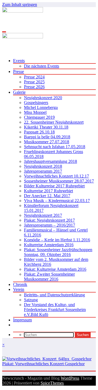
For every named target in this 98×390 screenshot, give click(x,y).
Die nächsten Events (41, 66)
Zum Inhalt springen (19, 4)
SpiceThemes (52, 383)
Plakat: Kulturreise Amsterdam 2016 (55, 269)
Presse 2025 (34, 82)
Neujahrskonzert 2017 (43, 215)
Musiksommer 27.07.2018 (46, 141)
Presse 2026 (34, 86)
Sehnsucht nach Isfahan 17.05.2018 (54, 146)
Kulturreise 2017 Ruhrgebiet (48, 190)
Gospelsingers (36, 102)
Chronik (20, 284)
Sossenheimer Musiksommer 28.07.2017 (59, 181)
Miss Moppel (35, 112)
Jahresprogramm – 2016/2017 (49, 225)
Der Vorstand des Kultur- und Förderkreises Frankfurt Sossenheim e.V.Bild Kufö (55, 309)
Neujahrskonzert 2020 (43, 97)
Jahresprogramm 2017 (43, 171)
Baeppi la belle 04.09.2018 (47, 137)
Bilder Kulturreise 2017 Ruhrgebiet (54, 186)
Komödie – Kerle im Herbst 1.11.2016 (57, 239)
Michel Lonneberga (41, 107)
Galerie (19, 92)
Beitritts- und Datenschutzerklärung (54, 294)
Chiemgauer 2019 (39, 117)
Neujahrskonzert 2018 (43, 166)
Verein (18, 289)
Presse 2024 (34, 77)
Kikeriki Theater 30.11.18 (46, 127)
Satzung (31, 299)
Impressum (22, 320)
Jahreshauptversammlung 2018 (50, 161)
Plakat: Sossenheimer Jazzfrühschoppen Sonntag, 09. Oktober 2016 (58, 252)
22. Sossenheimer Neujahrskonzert (54, 122)
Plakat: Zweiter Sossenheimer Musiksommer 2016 (49, 276)
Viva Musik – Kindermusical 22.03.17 (57, 200)
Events (19, 60)
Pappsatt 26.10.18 (39, 132)
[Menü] (4, 31)
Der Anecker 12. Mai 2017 (47, 195)
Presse (18, 71)
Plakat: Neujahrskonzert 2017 (49, 220)
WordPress (70, 378)
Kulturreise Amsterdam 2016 (49, 244)
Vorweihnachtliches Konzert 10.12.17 (56, 176)
